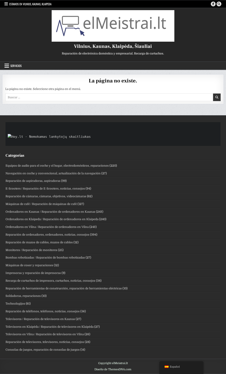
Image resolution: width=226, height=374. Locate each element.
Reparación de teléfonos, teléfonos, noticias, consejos (43, 311)
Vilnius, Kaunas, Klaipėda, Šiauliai (113, 46)
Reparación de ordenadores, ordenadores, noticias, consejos (47, 234)
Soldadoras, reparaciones (23, 296)
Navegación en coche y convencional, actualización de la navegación (53, 173)
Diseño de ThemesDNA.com (112, 369)
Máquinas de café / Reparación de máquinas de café (41, 204)
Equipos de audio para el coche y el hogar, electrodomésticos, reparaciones (57, 165)
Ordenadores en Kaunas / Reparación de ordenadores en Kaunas (50, 211)
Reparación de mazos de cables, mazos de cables (39, 242)
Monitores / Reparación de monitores (31, 250)
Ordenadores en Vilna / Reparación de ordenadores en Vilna (47, 227)
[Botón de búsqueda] (219, 4)
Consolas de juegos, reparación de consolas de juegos (43, 349)
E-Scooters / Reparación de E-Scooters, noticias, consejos (45, 188)
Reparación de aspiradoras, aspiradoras (33, 180)
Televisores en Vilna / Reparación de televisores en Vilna (45, 334)
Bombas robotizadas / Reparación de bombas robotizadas (45, 257)
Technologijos (15, 303)
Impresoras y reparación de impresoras (33, 273)
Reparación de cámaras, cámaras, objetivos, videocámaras (46, 196)
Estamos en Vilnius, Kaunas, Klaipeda (30, 4)
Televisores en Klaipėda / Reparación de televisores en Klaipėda (50, 326)
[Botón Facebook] (213, 4)
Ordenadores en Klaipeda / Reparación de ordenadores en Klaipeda (52, 219)
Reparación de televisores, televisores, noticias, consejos (45, 342)
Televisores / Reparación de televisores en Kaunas (40, 319)
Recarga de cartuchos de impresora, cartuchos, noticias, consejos (50, 280)
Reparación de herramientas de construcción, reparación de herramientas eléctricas (64, 288)
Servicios (16, 65)
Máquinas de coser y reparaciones (29, 265)
